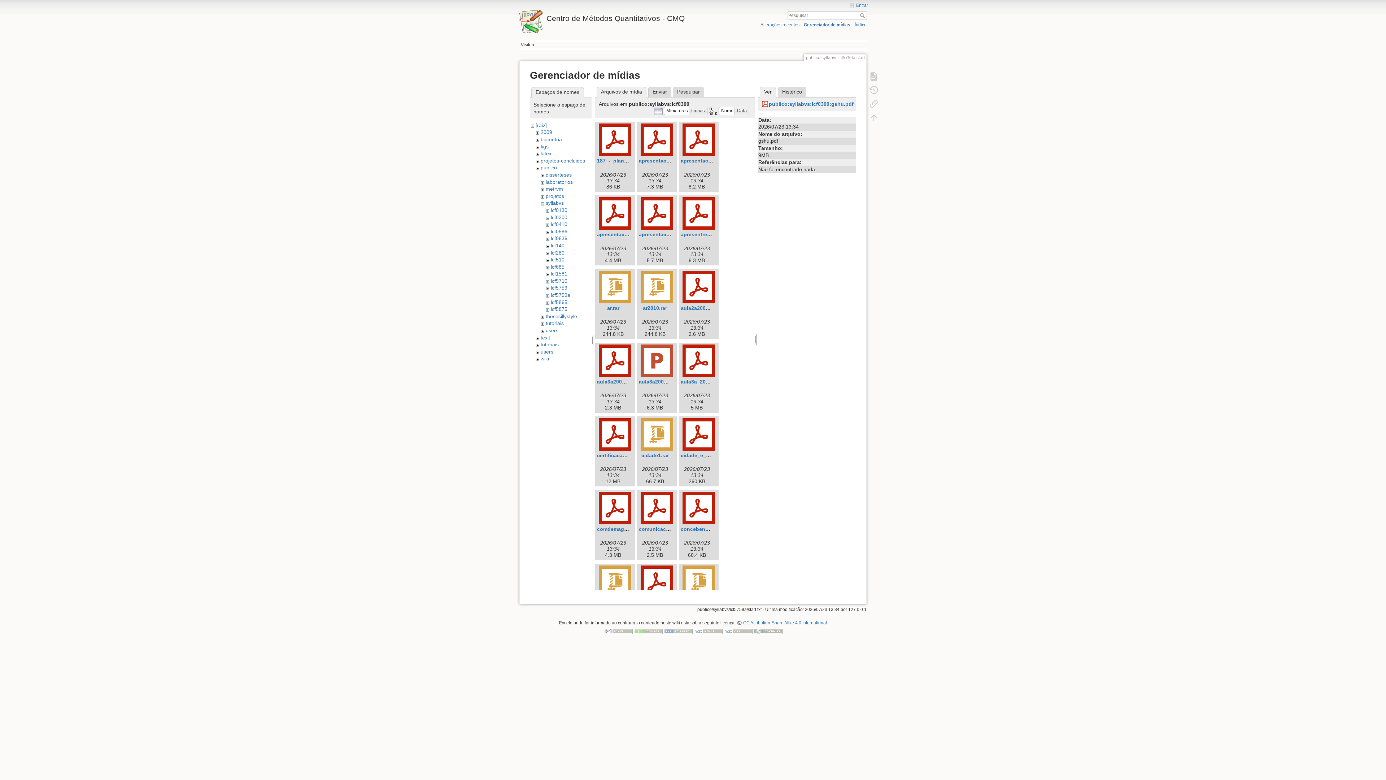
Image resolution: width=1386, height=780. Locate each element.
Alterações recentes (779, 24)
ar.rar (613, 308)
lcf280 (558, 253)
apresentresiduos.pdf (707, 234)
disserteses (559, 175)
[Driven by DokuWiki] (768, 631)
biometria (551, 139)
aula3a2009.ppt (657, 382)
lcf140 (558, 245)
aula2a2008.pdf (699, 308)
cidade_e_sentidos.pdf (709, 455)
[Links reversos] (874, 104)
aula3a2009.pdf (616, 382)
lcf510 (558, 260)
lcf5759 (559, 288)
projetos (555, 196)
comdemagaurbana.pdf (625, 529)
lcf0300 (559, 217)
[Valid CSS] (738, 631)
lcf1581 (559, 274)
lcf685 (558, 267)
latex (546, 153)
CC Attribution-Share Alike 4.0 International (785, 622)
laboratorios (559, 182)
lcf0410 (559, 224)
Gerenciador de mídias (827, 24)
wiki (545, 358)
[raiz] (541, 125)
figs (545, 147)
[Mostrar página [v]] (874, 76)
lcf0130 (559, 210)
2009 (546, 132)
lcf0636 (559, 238)
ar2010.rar (655, 308)
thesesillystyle (561, 316)
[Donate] (648, 631)
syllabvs (555, 203)
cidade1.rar (655, 455)
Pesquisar (863, 15)
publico (549, 167)
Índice (861, 24)
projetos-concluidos (563, 161)
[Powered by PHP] (678, 631)
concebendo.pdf (701, 529)
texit (545, 338)
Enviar (660, 92)
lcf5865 (559, 302)
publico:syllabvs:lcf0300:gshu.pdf (811, 104)
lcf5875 (559, 309)
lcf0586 (559, 231)
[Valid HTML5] (708, 631)
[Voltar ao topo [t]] (874, 118)
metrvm (554, 189)
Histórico (792, 92)
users (552, 330)
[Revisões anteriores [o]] (874, 90)
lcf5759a (560, 295)
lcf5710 (559, 281)
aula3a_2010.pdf (701, 382)
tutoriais (555, 323)
